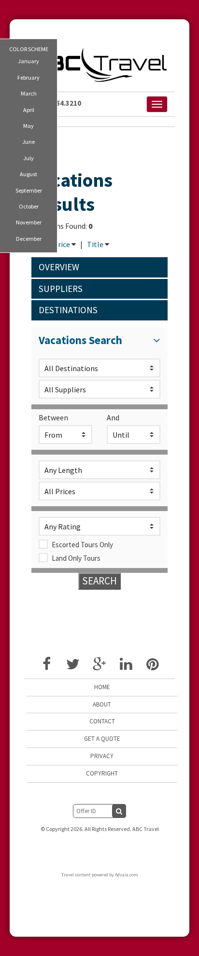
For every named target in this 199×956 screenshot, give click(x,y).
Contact (102, 721)
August (28, 174)
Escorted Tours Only (82, 544)
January (28, 61)
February (28, 77)
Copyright (102, 773)
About (102, 704)
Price (61, 244)
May (28, 125)
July (28, 158)
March (29, 93)
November (29, 222)
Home (102, 687)
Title (95, 244)
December (29, 238)
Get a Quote (102, 738)
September (28, 190)
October (29, 206)
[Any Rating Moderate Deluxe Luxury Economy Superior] (99, 526)
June (28, 141)
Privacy (102, 756)
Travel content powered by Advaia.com (99, 875)
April (28, 109)
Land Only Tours (76, 558)
